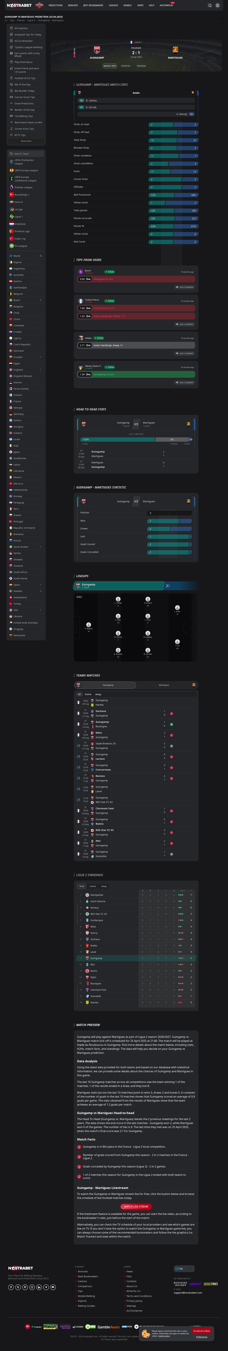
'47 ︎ (81, 107)
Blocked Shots (81, 147)
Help (151, 5)
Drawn (84, 528)
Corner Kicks (81, 179)
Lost (82, 536)
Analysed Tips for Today (28, 34)
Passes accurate (83, 218)
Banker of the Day (25, 109)
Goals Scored (87, 544)
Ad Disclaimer (135, 1310)
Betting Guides (86, 1305)
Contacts (131, 1281)
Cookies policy (164, 1336)
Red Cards (79, 241)
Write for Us (133, 1291)
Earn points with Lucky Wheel (27, 54)
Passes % (79, 225)
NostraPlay (166, 5)
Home (88, 694)
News (140, 5)
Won (82, 520)
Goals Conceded (89, 552)
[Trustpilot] (36, 1326)
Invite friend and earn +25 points (26, 70)
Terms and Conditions (139, 1296)
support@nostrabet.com (188, 1292)
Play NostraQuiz (24, 62)
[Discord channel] (53, 1287)
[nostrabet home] (20, 1268)
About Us (132, 1286)
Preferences (201, 1337)
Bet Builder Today (24, 90)
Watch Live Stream (136, 1206)
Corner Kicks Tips (24, 128)
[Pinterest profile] (25, 1287)
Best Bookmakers (93, 5)
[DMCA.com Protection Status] (90, 1326)
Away (98, 694)
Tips (12, 20)
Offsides (78, 186)
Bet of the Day (22, 84)
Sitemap (131, 1305)
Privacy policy (134, 1300)
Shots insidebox (82, 155)
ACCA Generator (24, 40)
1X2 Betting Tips (24, 116)
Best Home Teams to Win (28, 122)
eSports (82, 1300)
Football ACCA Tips (25, 78)
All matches (21, 28)
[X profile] (18, 1287)
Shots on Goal (81, 124)
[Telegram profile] (46, 1287)
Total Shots (80, 139)
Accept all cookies (201, 1331)
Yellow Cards (81, 202)
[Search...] (210, 5)
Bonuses (73, 5)
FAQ (129, 1276)
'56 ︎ (191, 114)
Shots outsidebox (83, 163)
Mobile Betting (86, 1296)
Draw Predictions (24, 103)
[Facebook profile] (11, 1287)
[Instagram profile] (32, 1287)
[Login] (217, 5)
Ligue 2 (31, 20)
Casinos (113, 5)
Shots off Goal (81, 132)
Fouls (77, 171)
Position (84, 512)
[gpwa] (51, 1326)
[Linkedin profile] (39, 1287)
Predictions (56, 5)
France (21, 20)
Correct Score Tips (25, 97)
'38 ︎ (81, 100)
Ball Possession (82, 194)
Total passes (80, 210)
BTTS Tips (20, 135)
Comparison (85, 1286)
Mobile (128, 5)
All (79, 694)
